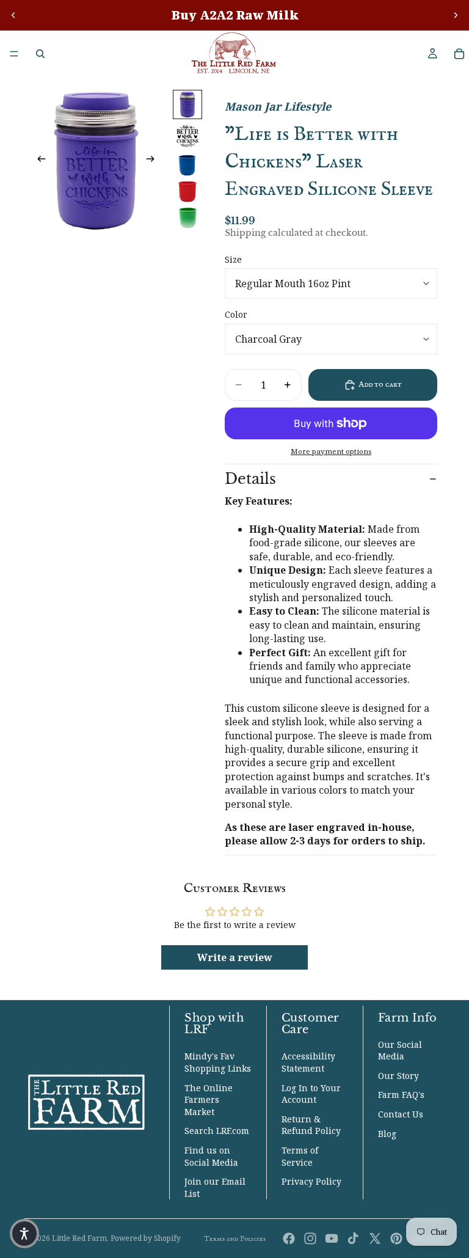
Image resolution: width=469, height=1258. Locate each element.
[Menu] (14, 54)
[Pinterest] (396, 1238)
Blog (387, 1133)
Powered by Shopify (146, 1238)
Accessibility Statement (308, 1062)
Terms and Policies (235, 1238)
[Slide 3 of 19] (187, 165)
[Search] (40, 53)
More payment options (331, 451)
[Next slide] (455, 15)
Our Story (398, 1075)
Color (236, 314)
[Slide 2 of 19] (187, 136)
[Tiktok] (353, 1238)
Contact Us (400, 1114)
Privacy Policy (311, 1181)
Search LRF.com (216, 1130)
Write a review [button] (234, 957)
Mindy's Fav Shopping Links (217, 1062)
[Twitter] (375, 1238)
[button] (24, 1233)
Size (233, 259)
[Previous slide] (13, 15)
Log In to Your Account (311, 1094)
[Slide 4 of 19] (187, 191)
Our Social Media (400, 1050)
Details (250, 479)
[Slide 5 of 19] (187, 218)
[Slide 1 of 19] (187, 104)
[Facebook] (289, 1238)
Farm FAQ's (401, 1094)
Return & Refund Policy (311, 1125)
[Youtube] (331, 1238)
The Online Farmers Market (208, 1099)
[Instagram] (310, 1238)
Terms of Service (300, 1156)
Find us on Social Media (211, 1156)
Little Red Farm (79, 1238)
